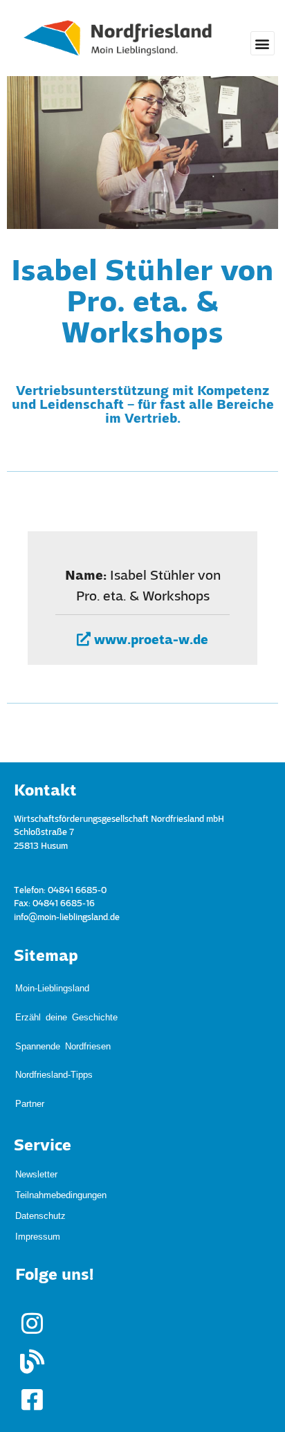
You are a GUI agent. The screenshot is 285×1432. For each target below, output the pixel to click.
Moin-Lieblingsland (52, 980)
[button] (262, 43)
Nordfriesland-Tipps (54, 1020)
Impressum (37, 1159)
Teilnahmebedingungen (61, 1118)
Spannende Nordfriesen (63, 1007)
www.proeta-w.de (149, 641)
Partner (29, 1034)
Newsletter (36, 1098)
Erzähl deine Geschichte (66, 993)
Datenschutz (40, 1139)
